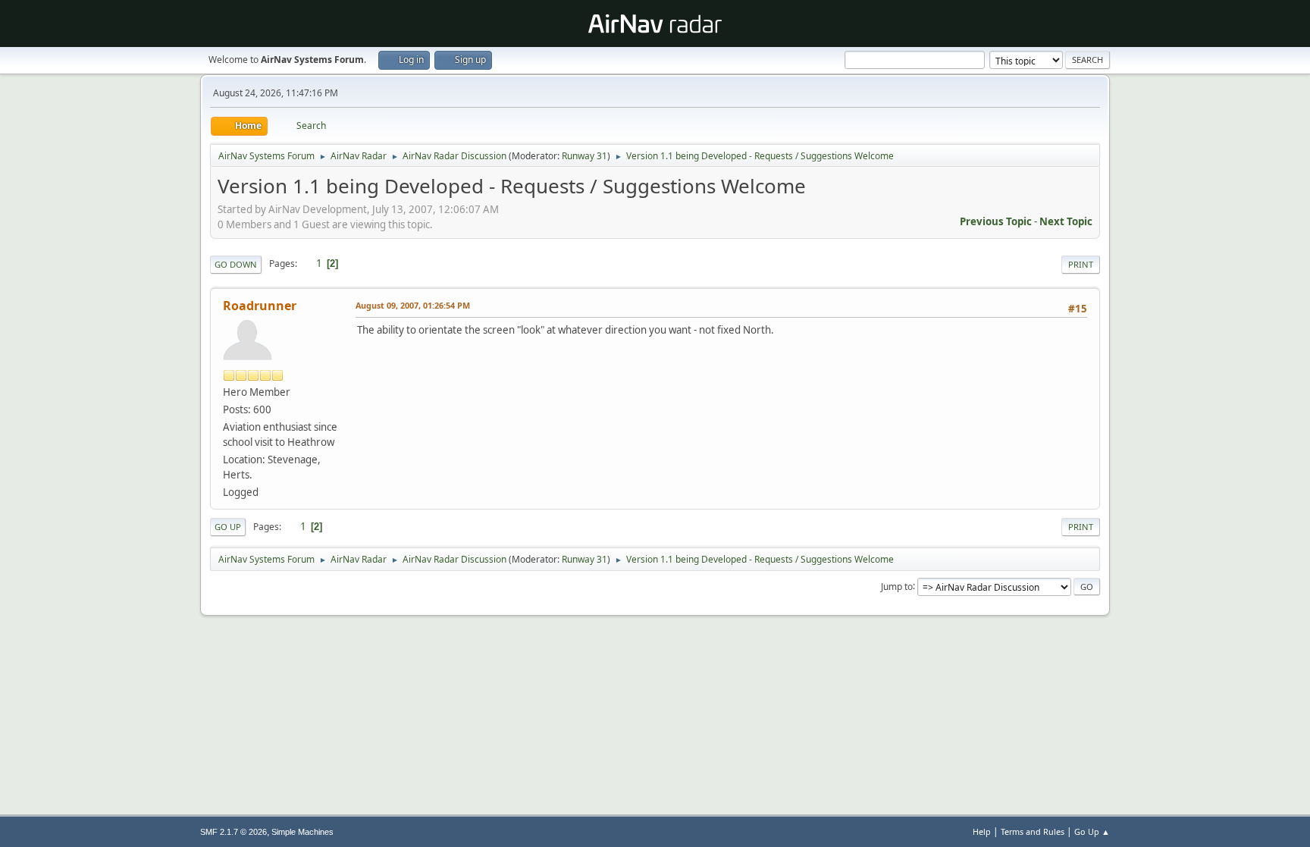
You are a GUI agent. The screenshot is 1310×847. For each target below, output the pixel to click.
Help (982, 831)
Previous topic (996, 221)
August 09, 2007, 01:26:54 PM (413, 305)
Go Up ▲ (1092, 831)
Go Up (228, 526)
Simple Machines (302, 831)
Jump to (897, 585)
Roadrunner (259, 305)
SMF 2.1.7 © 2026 (233, 831)
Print (1080, 264)
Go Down (236, 264)
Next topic (1065, 221)
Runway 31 (584, 155)
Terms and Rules (1032, 831)
